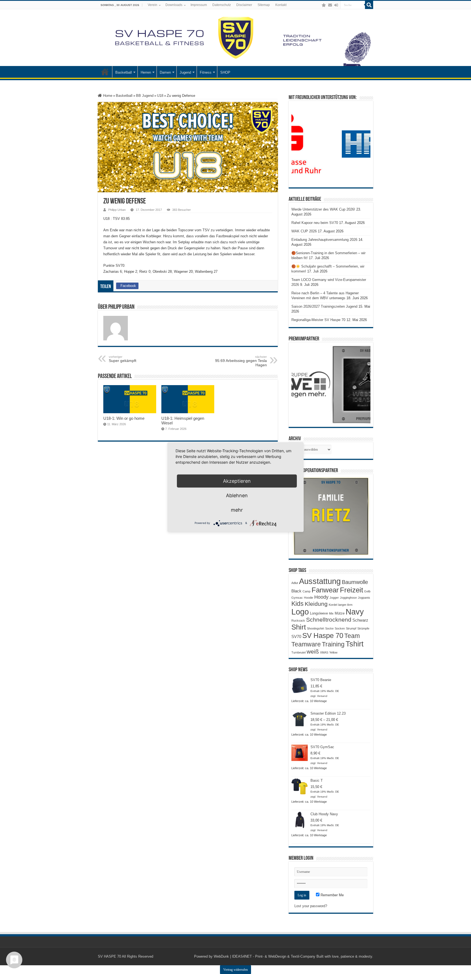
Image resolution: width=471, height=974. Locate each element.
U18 (160, 96)
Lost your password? (310, 906)
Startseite (105, 71)
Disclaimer (244, 5)
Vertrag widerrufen (235, 970)
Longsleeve (319, 613)
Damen (165, 72)
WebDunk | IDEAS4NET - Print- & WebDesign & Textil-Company (264, 956)
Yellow (333, 652)
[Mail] (330, 5)
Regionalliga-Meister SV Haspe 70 (318, 320)
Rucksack (298, 620)
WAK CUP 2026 (304, 231)
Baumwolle (355, 582)
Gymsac (297, 597)
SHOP (225, 72)
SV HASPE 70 (109, 956)
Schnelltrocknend (328, 619)
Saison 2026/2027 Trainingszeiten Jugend (324, 306)
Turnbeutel (298, 652)
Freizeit (351, 590)
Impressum (199, 5)
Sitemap (264, 5)
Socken (340, 628)
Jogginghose (348, 597)
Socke (329, 628)
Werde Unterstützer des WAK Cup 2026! (323, 209)
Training (333, 644)
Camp (306, 591)
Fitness (206, 72)
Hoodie (308, 597)
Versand (322, 695)
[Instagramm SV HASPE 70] (324, 5)
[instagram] (318, 5)
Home (107, 96)
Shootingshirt (315, 628)
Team (352, 636)
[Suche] (369, 5)
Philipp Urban (117, 209)
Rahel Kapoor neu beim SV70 (314, 223)
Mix (331, 613)
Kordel (333, 604)
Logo (300, 611)
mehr (237, 510)
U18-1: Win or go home (123, 418)
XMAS (324, 652)
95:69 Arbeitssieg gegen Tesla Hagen (241, 361)
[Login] (336, 5)
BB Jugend (144, 96)
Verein (152, 5)
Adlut (294, 583)
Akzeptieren (237, 481)
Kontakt (280, 5)
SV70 (296, 636)
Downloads (173, 5)
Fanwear (325, 590)
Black (296, 591)
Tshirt (355, 644)
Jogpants (364, 597)
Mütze (340, 613)
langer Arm (345, 604)
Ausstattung (320, 581)
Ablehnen (237, 495)
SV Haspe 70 (322, 635)
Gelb (367, 591)
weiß (313, 651)
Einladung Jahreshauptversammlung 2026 (324, 240)
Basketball (123, 72)
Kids (297, 603)
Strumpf (351, 628)
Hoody (321, 597)
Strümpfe (363, 628)
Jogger (334, 597)
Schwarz (360, 620)
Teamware (306, 644)
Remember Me (331, 895)
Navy (355, 611)
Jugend (185, 72)
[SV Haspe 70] (235, 37)
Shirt (298, 627)
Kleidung (316, 604)
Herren (146, 72)
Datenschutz (221, 5)
